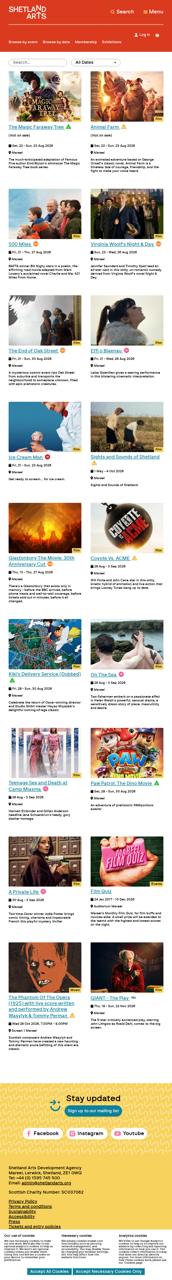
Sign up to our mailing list (93, 1111)
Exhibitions (111, 42)
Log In (144, 34)
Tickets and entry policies (35, 1227)
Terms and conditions (30, 1207)
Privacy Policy (23, 1201)
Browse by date (56, 42)
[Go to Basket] (159, 35)
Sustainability (22, 1212)
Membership (86, 42)
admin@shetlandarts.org (46, 1183)
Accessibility (22, 1217)
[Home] (28, 10)
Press (14, 1222)
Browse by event (23, 42)
